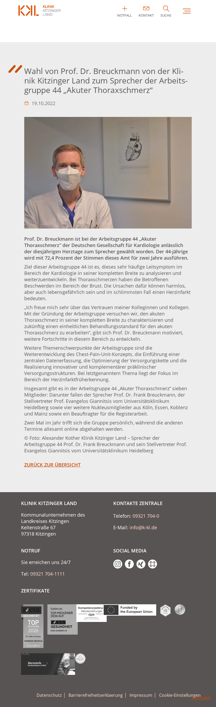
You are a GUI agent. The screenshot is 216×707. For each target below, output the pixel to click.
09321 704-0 (145, 516)
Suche (165, 15)
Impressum (141, 695)
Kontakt (146, 15)
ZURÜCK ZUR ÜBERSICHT (52, 465)
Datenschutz (49, 695)
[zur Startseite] (39, 10)
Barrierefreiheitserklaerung (95, 695)
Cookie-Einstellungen (180, 695)
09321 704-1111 (47, 574)
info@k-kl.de (143, 527)
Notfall (124, 15)
